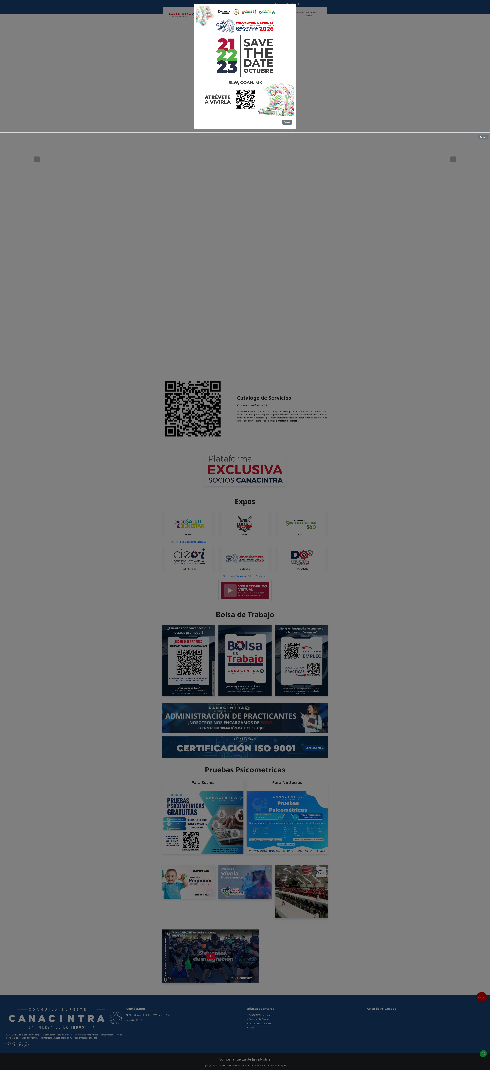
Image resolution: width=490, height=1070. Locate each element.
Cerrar (287, 122)
